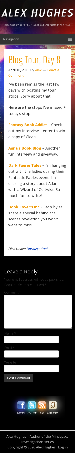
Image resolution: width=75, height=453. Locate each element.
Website (10, 362)
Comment (12, 292)
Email (9, 347)
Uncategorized (37, 248)
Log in (63, 447)
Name (10, 333)
